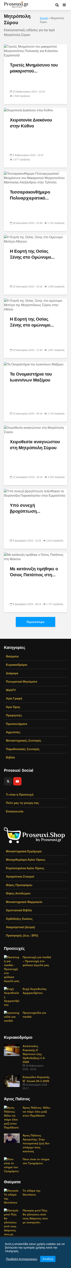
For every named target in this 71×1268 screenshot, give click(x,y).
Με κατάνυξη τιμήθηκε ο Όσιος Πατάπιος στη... (34, 571)
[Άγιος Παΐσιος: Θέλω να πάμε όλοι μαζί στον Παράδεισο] (12, 1117)
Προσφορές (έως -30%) (22, 935)
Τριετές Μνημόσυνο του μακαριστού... (34, 68)
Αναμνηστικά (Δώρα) (20, 927)
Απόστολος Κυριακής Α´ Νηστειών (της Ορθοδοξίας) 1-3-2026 (34, 1054)
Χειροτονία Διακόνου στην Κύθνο (31, 123)
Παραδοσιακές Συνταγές (23, 749)
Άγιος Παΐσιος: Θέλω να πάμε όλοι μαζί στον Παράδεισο (36, 1111)
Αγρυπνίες (13, 732)
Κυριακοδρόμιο (16, 664)
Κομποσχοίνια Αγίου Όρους (25, 868)
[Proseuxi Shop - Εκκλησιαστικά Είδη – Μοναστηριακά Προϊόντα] (34, 835)
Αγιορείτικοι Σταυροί (20, 876)
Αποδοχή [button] (48, 1258)
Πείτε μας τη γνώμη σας (22, 803)
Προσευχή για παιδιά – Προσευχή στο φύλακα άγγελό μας (37, 961)
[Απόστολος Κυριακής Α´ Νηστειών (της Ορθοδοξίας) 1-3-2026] (12, 1049)
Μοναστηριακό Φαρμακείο (24, 902)
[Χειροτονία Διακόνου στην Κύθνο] (28, 110)
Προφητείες (14, 715)
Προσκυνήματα (16, 724)
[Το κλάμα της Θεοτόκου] (12, 1196)
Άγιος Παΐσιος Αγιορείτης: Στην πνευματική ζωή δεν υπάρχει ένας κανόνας (36, 1143)
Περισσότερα (35, 621)
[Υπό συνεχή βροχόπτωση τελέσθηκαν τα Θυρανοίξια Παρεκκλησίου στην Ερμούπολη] (35, 493)
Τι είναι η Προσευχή (19, 794)
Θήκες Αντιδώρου (18, 893)
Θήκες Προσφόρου (19, 885)
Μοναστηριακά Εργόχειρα (24, 851)
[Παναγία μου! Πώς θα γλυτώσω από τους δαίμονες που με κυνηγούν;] (12, 1224)
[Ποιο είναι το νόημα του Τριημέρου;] (12, 1165)
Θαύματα (12, 656)
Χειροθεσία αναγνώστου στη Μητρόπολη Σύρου (35, 444)
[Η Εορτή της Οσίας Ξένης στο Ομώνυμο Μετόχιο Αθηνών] (35, 239)
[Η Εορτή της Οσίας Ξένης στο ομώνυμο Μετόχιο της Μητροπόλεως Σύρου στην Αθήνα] (35, 304)
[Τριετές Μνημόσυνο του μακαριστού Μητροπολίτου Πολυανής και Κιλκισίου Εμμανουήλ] (35, 50)
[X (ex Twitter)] (8, 781)
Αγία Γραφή (14, 698)
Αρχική (44, 18)
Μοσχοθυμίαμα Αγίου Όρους (25, 859)
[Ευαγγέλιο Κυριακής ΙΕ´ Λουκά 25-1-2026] (12, 1080)
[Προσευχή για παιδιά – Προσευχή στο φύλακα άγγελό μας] (12, 968)
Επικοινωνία (14, 811)
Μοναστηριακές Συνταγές (23, 740)
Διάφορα (12, 673)
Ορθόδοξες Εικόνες (19, 918)
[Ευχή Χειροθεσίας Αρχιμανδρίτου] (12, 996)
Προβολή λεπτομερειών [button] (21, 1259)
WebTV (11, 690)
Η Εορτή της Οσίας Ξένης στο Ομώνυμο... (32, 254)
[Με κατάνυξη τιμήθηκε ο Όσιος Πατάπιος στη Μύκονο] (35, 556)
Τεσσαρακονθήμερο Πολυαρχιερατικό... (30, 195)
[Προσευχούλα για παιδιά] (12, 1016)
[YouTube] (17, 781)
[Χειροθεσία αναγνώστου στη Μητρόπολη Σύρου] (35, 429)
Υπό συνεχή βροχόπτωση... (25, 508)
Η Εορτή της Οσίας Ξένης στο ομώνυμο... (32, 322)
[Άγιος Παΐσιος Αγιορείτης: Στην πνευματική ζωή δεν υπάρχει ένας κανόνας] (12, 1138)
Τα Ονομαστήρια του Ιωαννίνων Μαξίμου (31, 377)
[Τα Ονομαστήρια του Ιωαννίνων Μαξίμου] (34, 364)
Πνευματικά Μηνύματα (21, 681)
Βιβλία (10, 757)
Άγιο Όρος (13, 707)
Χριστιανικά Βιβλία (19, 910)
